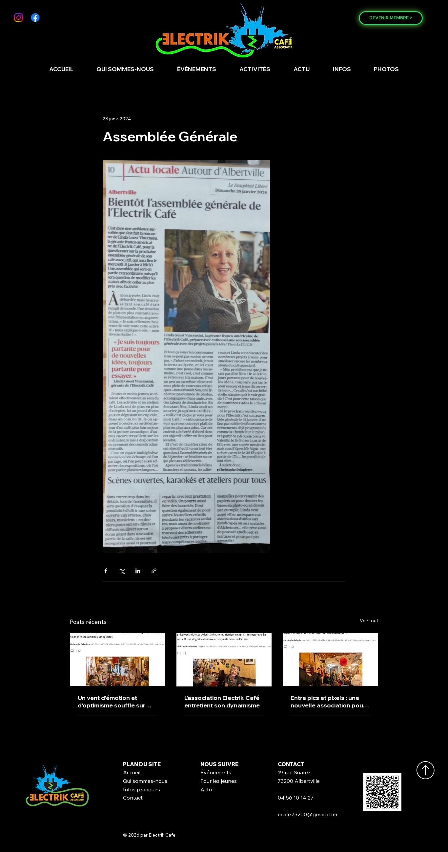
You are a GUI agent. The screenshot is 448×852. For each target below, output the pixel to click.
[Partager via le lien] (154, 571)
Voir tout (369, 621)
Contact (133, 797)
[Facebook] (35, 17)
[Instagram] (18, 17)
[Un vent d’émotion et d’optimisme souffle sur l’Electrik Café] (117, 659)
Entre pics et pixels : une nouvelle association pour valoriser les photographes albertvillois (330, 701)
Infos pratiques (141, 789)
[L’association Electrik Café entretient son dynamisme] (224, 659)
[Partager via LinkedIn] (138, 571)
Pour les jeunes (218, 781)
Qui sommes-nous (145, 781)
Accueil (131, 772)
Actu (206, 789)
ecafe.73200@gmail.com (307, 814)
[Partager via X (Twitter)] (122, 571)
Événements (215, 772)
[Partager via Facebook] (106, 571)
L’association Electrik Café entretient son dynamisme (222, 701)
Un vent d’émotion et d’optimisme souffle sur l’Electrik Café (111, 701)
